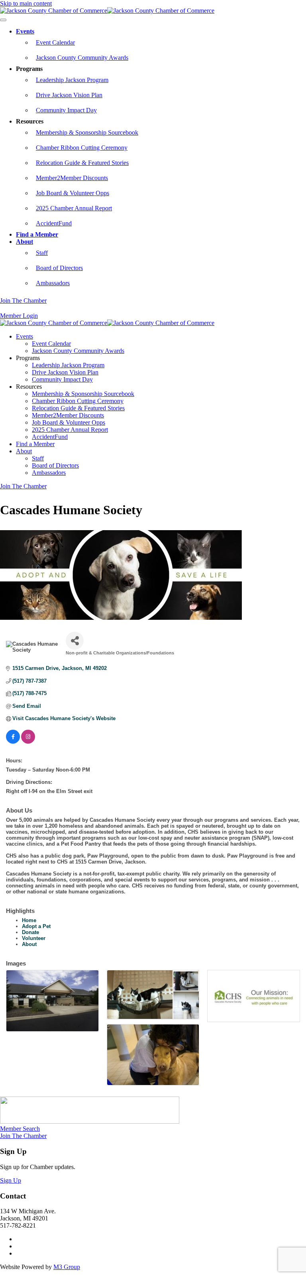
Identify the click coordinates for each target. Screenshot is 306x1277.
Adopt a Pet (36, 926)
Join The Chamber (23, 300)
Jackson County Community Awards (82, 57)
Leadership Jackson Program (72, 79)
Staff (42, 252)
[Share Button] (75, 641)
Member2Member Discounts (72, 177)
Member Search (20, 1128)
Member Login (19, 315)
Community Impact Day (66, 110)
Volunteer (33, 938)
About (24, 241)
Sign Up (10, 1180)
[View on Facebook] (13, 742)
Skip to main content (26, 3)
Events (25, 31)
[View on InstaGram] (28, 742)
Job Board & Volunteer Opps (72, 193)
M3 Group (66, 1266)
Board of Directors (59, 267)
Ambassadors (53, 283)
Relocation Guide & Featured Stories (82, 162)
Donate (30, 932)
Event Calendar (55, 42)
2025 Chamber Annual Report (74, 208)
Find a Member (37, 234)
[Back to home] (107, 10)
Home (29, 920)
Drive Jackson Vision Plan (69, 95)
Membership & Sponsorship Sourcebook (87, 132)
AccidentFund (54, 223)
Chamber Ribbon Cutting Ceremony (82, 147)
